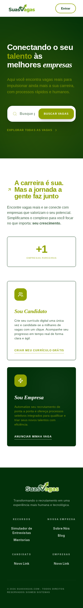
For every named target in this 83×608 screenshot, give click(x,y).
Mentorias (22, 540)
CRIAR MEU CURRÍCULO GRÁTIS (39, 350)
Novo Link (21, 563)
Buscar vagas (56, 113)
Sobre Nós (61, 528)
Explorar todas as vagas (29, 130)
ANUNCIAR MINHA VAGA (33, 436)
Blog (61, 535)
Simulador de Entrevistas (21, 530)
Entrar (65, 8)
